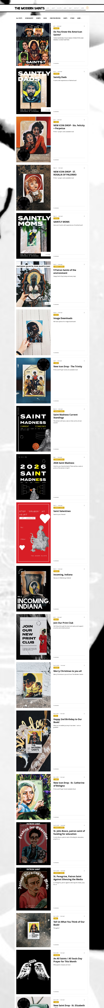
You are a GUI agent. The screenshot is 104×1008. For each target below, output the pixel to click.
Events (38, 18)
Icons (56, 779)
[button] (70, 8)
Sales (56, 314)
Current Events (59, 266)
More (78, 18)
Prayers (57, 955)
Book (45, 18)
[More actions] (85, 26)
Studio (72, 18)
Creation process (55, 18)
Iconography (29, 18)
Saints (65, 18)
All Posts (19, 18)
